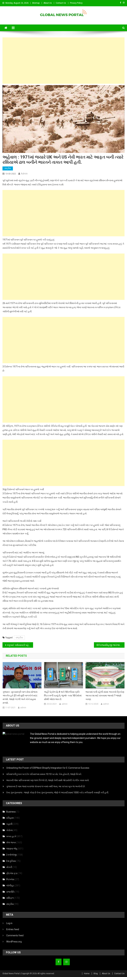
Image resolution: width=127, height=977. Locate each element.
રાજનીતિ (10, 891)
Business (11, 811)
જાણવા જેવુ (11, 848)
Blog (96, 973)
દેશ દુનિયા (11, 861)
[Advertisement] (64, 60)
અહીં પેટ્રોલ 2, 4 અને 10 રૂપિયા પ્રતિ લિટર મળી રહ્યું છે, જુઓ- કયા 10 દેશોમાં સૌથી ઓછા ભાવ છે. (63, 695)
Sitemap (36, 3)
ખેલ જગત (11, 842)
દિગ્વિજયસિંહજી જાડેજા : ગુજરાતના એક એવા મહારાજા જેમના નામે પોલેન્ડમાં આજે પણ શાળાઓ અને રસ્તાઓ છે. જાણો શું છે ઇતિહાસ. (110, 645)
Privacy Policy (76, 3)
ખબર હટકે (11, 836)
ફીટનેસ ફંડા (11, 873)
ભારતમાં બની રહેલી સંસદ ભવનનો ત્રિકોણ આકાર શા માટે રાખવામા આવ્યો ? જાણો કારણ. (104, 695)
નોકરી (9, 867)
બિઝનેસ (10, 879)
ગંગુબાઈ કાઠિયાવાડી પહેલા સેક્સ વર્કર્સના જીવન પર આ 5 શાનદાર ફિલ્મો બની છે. (20, 645)
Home (86, 973)
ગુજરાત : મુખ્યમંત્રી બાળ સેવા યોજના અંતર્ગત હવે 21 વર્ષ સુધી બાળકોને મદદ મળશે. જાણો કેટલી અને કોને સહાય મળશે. (20, 697)
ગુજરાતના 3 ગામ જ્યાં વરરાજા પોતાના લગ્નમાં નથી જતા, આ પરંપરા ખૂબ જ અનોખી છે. (45, 786)
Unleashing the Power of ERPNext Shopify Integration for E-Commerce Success (47, 768)
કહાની (9, 824)
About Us (47, 3)
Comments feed (14, 935)
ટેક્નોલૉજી (11, 854)
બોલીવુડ (10, 885)
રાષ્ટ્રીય (7, 168)
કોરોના (9, 830)
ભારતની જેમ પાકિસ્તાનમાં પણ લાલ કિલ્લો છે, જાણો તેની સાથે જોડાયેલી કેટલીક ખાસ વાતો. (47, 780)
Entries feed (12, 929)
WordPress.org (14, 941)
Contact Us (61, 3)
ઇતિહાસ (10, 817)
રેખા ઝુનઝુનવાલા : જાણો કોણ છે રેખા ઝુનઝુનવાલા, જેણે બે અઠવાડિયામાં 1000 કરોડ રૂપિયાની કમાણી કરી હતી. (57, 792)
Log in (9, 923)
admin (24, 173)
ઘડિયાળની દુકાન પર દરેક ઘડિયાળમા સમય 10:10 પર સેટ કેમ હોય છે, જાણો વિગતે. (44, 774)
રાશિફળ (10, 898)
